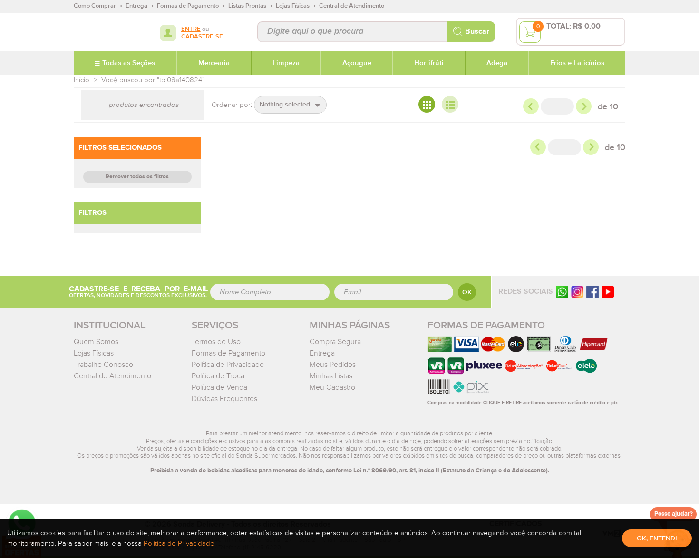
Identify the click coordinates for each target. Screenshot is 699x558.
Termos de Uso (216, 341)
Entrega (322, 353)
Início (81, 80)
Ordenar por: (232, 104)
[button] (290, 105)
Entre (191, 29)
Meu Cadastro (332, 387)
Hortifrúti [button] (429, 63)
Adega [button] (496, 63)
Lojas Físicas (94, 353)
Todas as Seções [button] (128, 63)
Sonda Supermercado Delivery (104, 32)
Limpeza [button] (286, 63)
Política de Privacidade (228, 364)
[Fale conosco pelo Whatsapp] (562, 292)
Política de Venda (219, 387)
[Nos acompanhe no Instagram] (577, 292)
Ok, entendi (657, 538)
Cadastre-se (202, 37)
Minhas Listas (331, 376)
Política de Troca (218, 376)
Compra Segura (335, 341)
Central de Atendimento (112, 376)
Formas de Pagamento (228, 353)
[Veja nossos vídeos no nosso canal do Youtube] (608, 292)
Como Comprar (95, 6)
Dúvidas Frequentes (224, 399)
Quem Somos (96, 341)
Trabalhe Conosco (103, 364)
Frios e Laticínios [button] (577, 63)
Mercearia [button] (214, 63)
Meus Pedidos (333, 364)
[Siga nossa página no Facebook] (592, 292)
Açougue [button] (356, 63)
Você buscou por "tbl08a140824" (152, 80)
